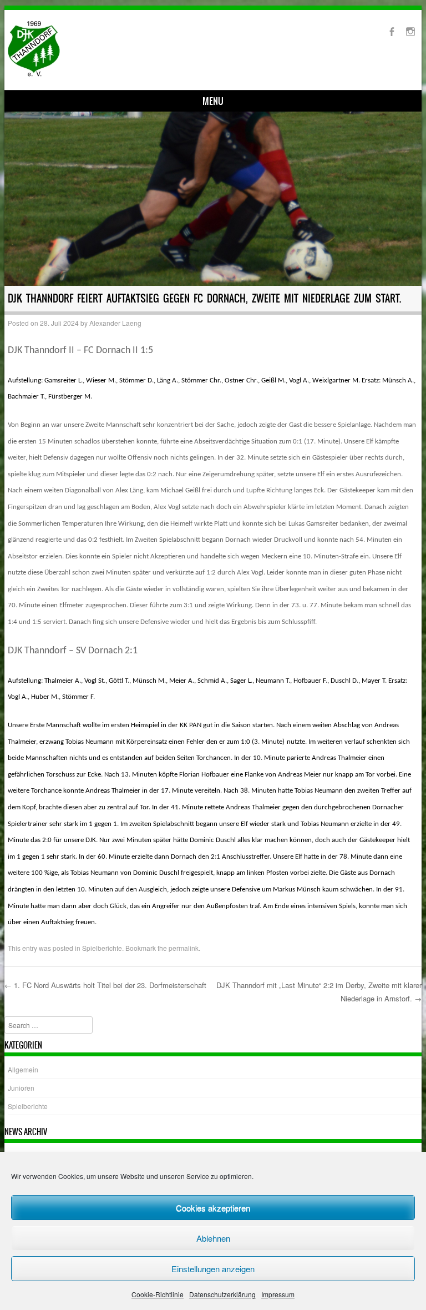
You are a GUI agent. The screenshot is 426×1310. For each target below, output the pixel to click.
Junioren (21, 1087)
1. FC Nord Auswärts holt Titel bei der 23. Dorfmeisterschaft (105, 985)
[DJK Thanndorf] (34, 73)
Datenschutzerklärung (222, 1294)
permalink (184, 948)
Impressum (278, 1294)
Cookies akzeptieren (213, 1207)
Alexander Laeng (115, 323)
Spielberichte (102, 948)
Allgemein (23, 1069)
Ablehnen (213, 1238)
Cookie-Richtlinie (157, 1294)
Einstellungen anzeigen (213, 1268)
